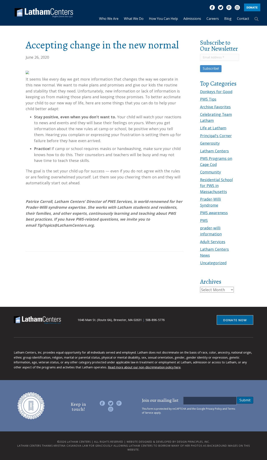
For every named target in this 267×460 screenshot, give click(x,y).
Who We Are (108, 18)
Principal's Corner (216, 135)
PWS (204, 220)
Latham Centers (214, 150)
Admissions (192, 18)
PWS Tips (208, 99)
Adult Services (212, 241)
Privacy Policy (214, 409)
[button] (257, 19)
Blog (228, 18)
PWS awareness (214, 212)
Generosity (210, 143)
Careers (213, 18)
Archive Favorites (215, 106)
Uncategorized (213, 262)
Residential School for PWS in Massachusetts (216, 185)
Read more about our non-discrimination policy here (144, 367)
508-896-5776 (155, 320)
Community (210, 171)
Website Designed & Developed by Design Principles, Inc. (168, 442)
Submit (245, 400)
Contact (243, 18)
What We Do (134, 18)
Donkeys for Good (216, 91)
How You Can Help (163, 18)
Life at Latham (213, 127)
